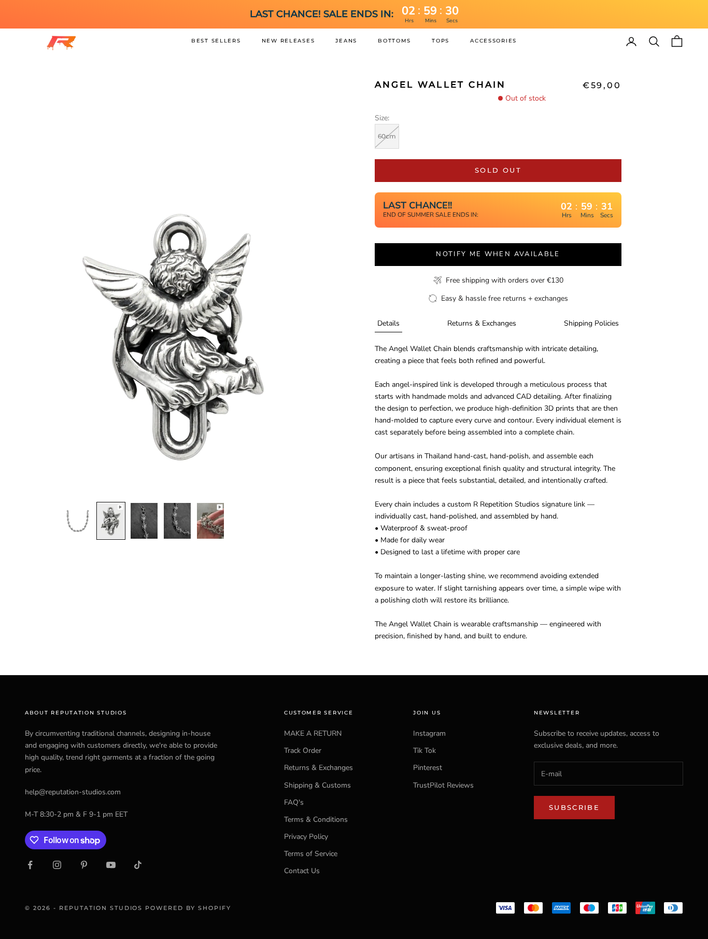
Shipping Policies (591, 323)
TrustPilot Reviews (443, 785)
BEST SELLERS (216, 41)
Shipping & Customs (317, 785)
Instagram (429, 733)
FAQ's (294, 802)
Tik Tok (424, 750)
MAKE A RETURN (313, 733)
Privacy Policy (306, 837)
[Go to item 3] (144, 521)
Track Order (302, 750)
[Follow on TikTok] (138, 865)
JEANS (346, 41)
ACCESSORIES (493, 41)
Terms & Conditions (316, 819)
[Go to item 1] (77, 521)
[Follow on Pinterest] (84, 865)
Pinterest (427, 768)
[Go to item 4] (177, 521)
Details (388, 323)
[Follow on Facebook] (30, 865)
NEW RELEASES (288, 41)
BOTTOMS (394, 41)
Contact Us (302, 871)
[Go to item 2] (110, 521)
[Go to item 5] (210, 521)
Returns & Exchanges (481, 323)
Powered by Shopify (188, 908)
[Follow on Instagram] (57, 865)
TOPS (440, 41)
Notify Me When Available (498, 254)
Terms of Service (310, 854)
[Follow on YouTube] (111, 865)
